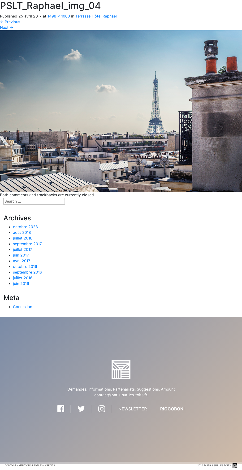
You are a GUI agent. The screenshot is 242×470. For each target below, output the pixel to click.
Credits (50, 465)
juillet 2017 (22, 249)
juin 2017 (21, 255)
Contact (10, 465)
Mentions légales (31, 465)
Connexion (22, 306)
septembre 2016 (27, 272)
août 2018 (22, 232)
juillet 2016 (22, 277)
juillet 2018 (22, 238)
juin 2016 (21, 283)
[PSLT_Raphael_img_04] (121, 110)
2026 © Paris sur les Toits (214, 465)
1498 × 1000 (59, 16)
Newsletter (132, 408)
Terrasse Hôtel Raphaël (96, 16)
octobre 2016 (25, 266)
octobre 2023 (25, 226)
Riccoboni (172, 408)
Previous (10, 21)
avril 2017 (21, 260)
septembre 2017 (27, 243)
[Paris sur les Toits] (121, 369)
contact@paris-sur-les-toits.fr (120, 394)
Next (6, 27)
